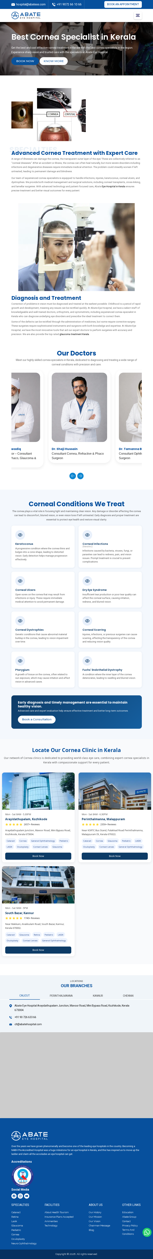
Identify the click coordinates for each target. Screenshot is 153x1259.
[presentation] (72, 476)
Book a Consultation (36, 719)
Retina (14, 1216)
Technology (51, 1225)
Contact (126, 1221)
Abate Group (129, 1216)
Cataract (16, 1212)
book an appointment (123, 4)
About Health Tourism (57, 1212)
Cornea (15, 1234)
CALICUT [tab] (24, 995)
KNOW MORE (54, 61)
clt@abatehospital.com (28, 1024)
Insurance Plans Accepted (59, 1216)
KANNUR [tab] (98, 995)
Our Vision (94, 1221)
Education (127, 1212)
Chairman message (99, 1225)
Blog (91, 1230)
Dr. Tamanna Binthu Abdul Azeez (108, 449)
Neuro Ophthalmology (24, 1243)
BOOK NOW (25, 61)
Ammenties (51, 1221)
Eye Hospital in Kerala (113, 186)
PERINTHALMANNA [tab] (61, 995)
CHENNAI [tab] (128, 995)
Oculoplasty (18, 1239)
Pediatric (16, 1230)
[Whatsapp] (147, 1232)
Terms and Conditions (128, 1231)
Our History (95, 1212)
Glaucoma (17, 1225)
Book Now (38, 856)
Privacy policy (130, 1225)
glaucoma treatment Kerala (74, 334)
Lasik (14, 1221)
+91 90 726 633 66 (25, 1017)
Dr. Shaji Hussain (28, 449)
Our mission (95, 1216)
